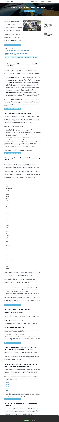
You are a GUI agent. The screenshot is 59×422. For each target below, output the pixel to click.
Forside (32, 1)
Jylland (36, 1)
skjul (15, 48)
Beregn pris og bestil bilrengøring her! (12, 44)
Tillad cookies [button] (26, 420)
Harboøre (8, 384)
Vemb (7, 390)
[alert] (29, 418)
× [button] (58, 415)
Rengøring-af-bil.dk (8, 1)
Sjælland (42, 1)
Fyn (39, 1)
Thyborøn (8, 386)
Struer (7, 388)
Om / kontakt (48, 1)
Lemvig (7, 382)
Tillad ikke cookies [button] (32, 420)
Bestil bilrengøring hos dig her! (29, 11)
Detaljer (38, 418)
